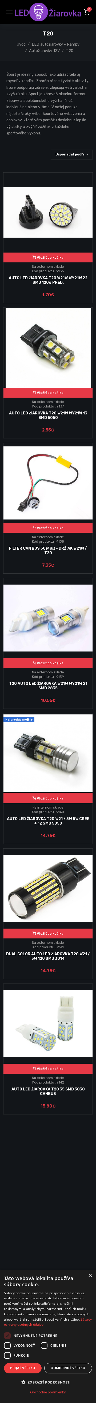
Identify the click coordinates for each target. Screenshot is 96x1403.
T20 (69, 51)
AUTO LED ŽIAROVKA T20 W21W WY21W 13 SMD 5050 (48, 415)
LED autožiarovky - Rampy (55, 44)
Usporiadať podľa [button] (70, 154)
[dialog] (48, 1336)
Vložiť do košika (49, 257)
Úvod (21, 44)
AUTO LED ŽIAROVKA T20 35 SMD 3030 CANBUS (48, 1091)
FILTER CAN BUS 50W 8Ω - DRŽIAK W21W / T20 (48, 550)
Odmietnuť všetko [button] (68, 1368)
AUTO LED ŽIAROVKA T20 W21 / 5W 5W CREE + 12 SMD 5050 (48, 821)
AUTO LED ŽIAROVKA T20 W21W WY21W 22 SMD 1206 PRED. (48, 280)
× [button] (90, 1276)
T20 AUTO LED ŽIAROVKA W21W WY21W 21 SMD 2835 (48, 685)
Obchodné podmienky (48, 1392)
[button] (86, 12)
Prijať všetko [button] (22, 1368)
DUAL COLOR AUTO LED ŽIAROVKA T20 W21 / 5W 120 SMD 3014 (48, 956)
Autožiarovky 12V (44, 51)
